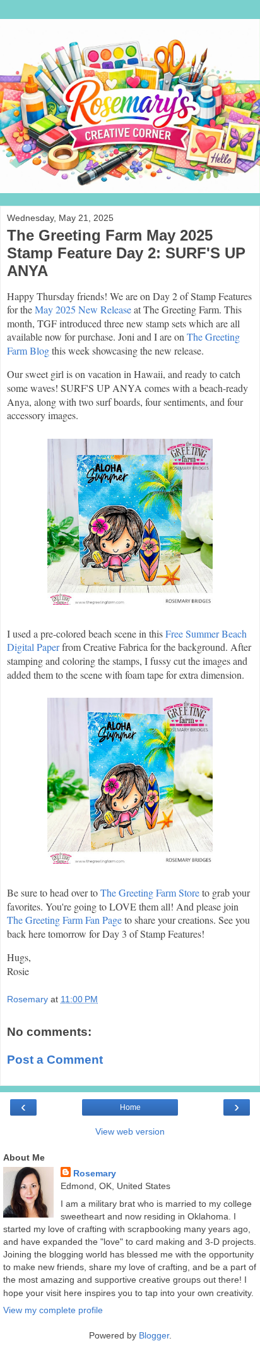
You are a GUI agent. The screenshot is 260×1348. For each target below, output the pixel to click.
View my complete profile (53, 1310)
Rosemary (94, 1173)
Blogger (154, 1335)
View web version (130, 1131)
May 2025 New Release (83, 309)
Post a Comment (55, 1059)
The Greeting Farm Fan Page (64, 919)
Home (130, 1107)
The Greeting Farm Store (149, 892)
